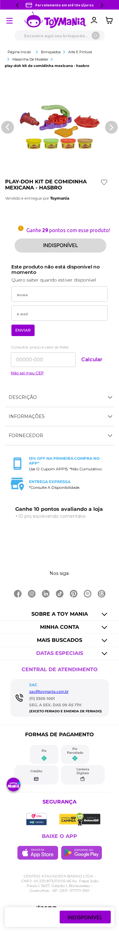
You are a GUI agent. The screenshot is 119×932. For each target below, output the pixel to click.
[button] (59, 397)
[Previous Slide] (17, 5)
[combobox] (59, 35)
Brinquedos (51, 52)
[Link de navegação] (55, 20)
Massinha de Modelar (30, 59)
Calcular (91, 359)
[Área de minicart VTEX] (110, 20)
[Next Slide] (102, 5)
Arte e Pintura (80, 52)
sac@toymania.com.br (49, 691)
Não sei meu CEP (27, 373)
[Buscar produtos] (96, 36)
